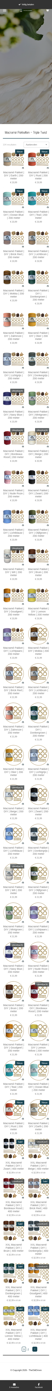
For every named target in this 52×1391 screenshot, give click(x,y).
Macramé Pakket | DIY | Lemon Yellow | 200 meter (38, 611)
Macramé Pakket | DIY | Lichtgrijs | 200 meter (13, 375)
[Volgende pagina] (34, 1349)
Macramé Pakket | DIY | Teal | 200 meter (38, 214)
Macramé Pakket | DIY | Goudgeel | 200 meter (13, 611)
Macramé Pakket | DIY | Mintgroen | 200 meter (38, 414)
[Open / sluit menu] (4, 10)
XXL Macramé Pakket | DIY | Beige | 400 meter (38, 1165)
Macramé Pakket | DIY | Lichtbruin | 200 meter (38, 254)
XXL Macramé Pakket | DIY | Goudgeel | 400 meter (38, 1292)
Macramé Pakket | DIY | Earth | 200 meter (13, 175)
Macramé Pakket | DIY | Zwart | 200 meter (38, 493)
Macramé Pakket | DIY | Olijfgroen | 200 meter (38, 532)
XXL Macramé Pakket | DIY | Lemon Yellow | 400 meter (13, 1334)
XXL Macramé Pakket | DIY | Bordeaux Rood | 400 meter (13, 1207)
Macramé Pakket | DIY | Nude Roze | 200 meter (13, 493)
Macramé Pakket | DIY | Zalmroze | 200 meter (13, 335)
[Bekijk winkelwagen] (47, 10)
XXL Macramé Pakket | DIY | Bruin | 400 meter (14, 1247)
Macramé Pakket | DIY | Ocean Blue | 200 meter (13, 214)
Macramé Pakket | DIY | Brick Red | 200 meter (13, 254)
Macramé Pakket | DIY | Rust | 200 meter (38, 175)
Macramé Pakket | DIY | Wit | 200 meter (13, 572)
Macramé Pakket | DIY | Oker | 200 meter (38, 335)
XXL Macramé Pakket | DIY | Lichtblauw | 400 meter (38, 1334)
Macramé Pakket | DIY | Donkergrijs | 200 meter (38, 375)
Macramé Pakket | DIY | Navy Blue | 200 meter (13, 414)
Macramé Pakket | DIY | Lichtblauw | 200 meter (13, 532)
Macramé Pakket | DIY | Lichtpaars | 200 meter (13, 650)
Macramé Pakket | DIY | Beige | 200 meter (38, 454)
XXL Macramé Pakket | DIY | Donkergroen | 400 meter (13, 1292)
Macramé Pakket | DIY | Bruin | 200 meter (38, 572)
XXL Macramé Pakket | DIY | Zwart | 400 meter (13, 1165)
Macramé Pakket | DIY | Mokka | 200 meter (13, 293)
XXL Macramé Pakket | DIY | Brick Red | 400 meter (38, 1207)
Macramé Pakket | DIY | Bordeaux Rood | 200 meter (13, 454)
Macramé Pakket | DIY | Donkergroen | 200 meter (38, 295)
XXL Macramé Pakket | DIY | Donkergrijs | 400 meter (38, 1249)
